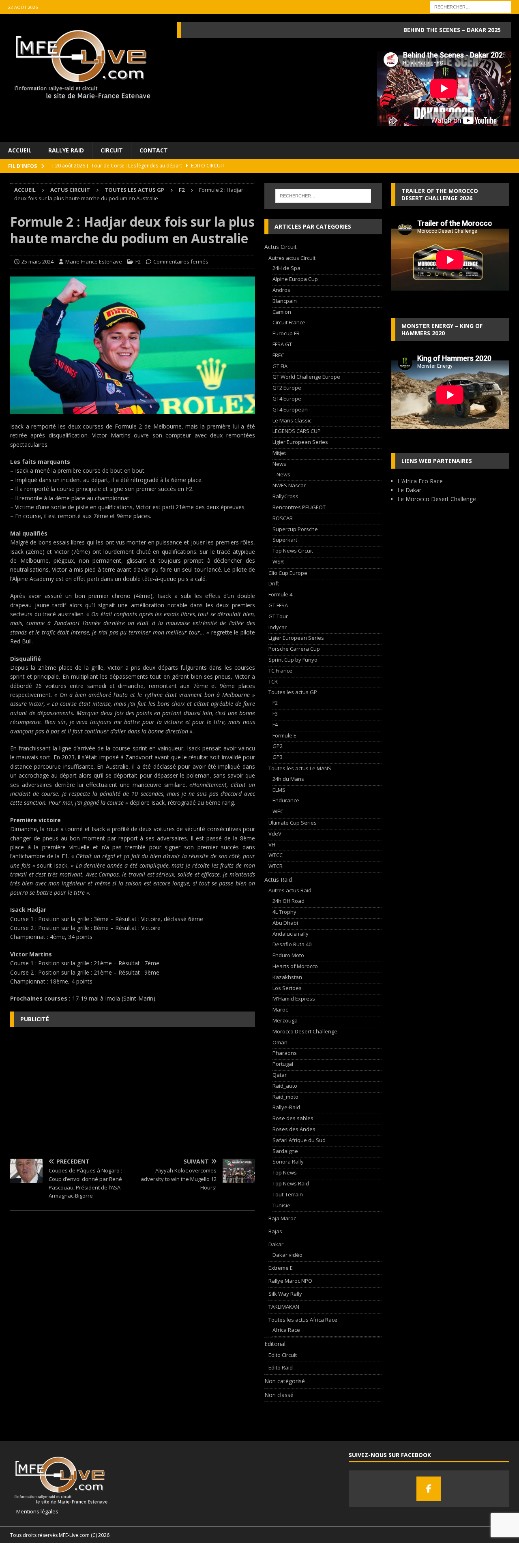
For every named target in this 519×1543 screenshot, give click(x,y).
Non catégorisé (284, 1381)
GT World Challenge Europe (306, 376)
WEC (277, 811)
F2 (138, 261)
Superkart (284, 539)
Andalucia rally (290, 933)
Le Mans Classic (291, 420)
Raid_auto (284, 1085)
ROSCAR (282, 518)
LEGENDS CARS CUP (296, 431)
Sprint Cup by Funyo (292, 659)
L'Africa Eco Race (420, 481)
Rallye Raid (66, 150)
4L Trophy (284, 911)
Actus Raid (278, 879)
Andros (281, 290)
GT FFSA (278, 605)
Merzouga (285, 1020)
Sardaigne (285, 1151)
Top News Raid (290, 1183)
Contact (153, 150)
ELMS (278, 789)
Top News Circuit (292, 550)
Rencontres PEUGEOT (299, 507)
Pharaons (284, 1053)
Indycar (277, 627)
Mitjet (279, 452)
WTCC (275, 855)
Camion (281, 311)
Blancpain (284, 300)
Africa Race (286, 1329)
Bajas (275, 1231)
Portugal (282, 1063)
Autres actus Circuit (291, 257)
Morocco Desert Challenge (304, 1031)
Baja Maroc (282, 1218)
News (279, 463)
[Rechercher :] (470, 6)
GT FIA (279, 366)
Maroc (280, 1009)
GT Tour (278, 616)
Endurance (285, 800)
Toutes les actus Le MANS (299, 768)
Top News (284, 1172)
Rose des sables (292, 1118)
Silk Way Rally (285, 1293)
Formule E (284, 735)
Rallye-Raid (286, 1107)
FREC (278, 355)
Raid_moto (285, 1096)
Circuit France (288, 322)
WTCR (275, 866)
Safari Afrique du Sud (299, 1140)
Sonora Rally (288, 1161)
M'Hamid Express (293, 998)
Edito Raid (280, 1367)
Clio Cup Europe (287, 572)
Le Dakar (409, 490)
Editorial (274, 1344)
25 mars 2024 (37, 261)
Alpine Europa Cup (295, 279)
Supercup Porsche (295, 529)
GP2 (277, 746)
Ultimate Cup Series (292, 822)
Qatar (279, 1074)
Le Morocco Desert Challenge (436, 499)
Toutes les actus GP (134, 189)
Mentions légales (34, 1511)
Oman (279, 1042)
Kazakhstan (287, 977)
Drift (273, 583)
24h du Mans (288, 778)
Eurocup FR (286, 333)
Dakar (275, 1244)
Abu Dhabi (285, 922)
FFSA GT (282, 344)
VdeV (274, 833)
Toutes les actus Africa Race (302, 1319)
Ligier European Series (300, 442)
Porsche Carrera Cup (294, 648)
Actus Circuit (70, 189)
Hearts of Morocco (295, 966)
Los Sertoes (287, 988)
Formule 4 (280, 594)
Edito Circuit (282, 1355)
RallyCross (285, 496)
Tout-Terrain (287, 1194)
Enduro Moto (288, 955)
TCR (273, 681)
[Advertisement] (132, 1092)
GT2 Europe (286, 387)
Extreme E (280, 1267)
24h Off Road (288, 900)
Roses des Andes (293, 1129)
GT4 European (290, 409)
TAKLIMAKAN (283, 1306)
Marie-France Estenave (93, 261)
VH (271, 844)
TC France (280, 670)
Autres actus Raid (289, 890)
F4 (275, 724)
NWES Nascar (289, 485)
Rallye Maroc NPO (290, 1280)
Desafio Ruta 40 (291, 944)
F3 (275, 713)
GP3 (277, 757)
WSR (278, 561)
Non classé (279, 1395)
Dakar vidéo (287, 1254)
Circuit (112, 150)
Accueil (20, 150)
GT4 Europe (286, 398)
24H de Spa (286, 268)
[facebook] (428, 1489)
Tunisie (281, 1205)
